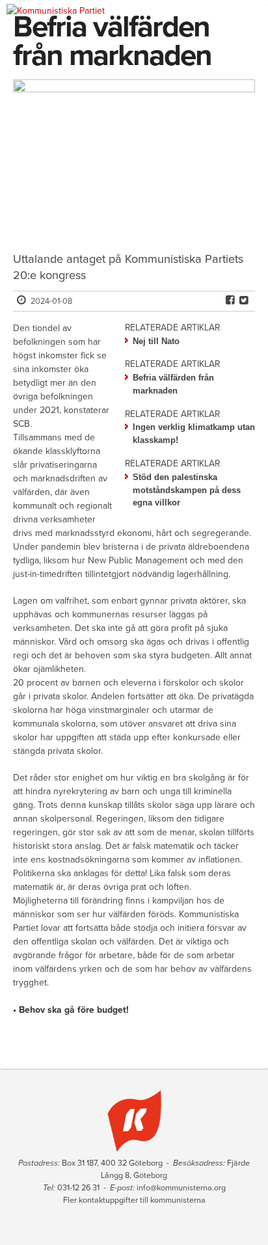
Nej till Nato (156, 341)
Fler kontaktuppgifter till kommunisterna (134, 1200)
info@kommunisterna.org (181, 1188)
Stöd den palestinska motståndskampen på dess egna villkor (187, 490)
